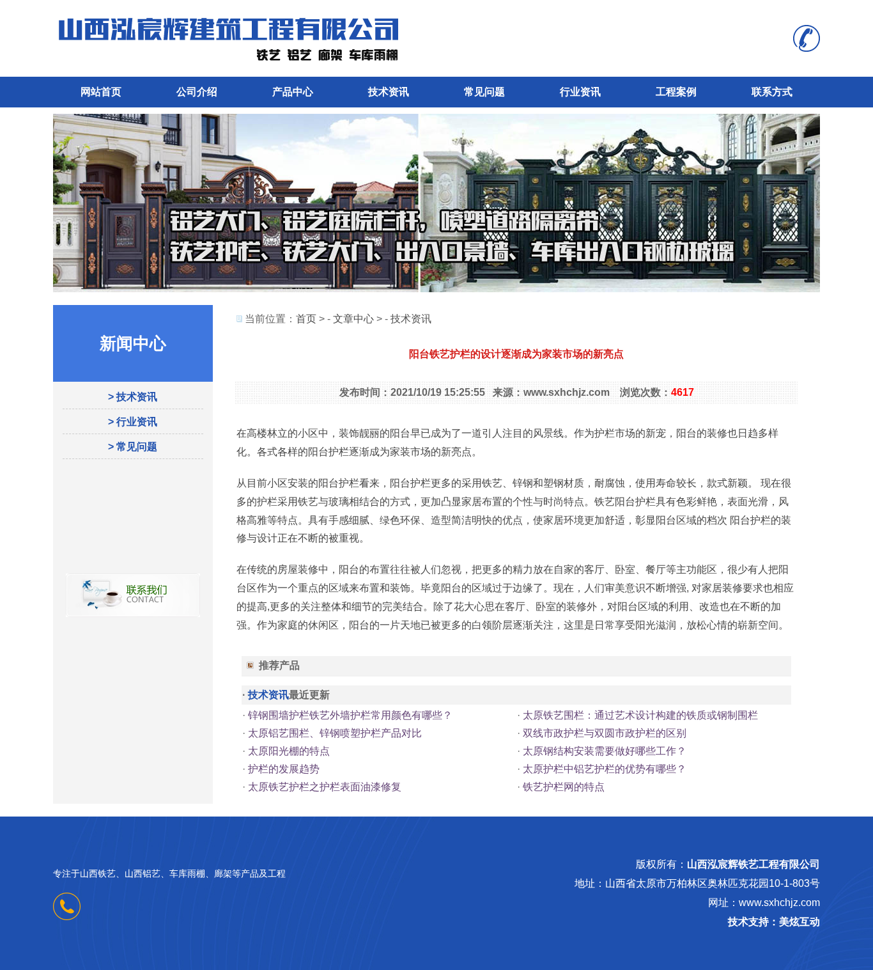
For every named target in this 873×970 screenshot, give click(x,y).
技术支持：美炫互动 (774, 921)
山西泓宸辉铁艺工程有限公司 (753, 864)
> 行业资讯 (132, 421)
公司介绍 (196, 91)
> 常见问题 (132, 446)
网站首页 (101, 91)
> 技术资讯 (132, 396)
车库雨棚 (187, 873)
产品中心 (292, 91)
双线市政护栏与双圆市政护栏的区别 (604, 733)
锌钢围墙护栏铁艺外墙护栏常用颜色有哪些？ (350, 715)
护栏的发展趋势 (284, 768)
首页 (306, 318)
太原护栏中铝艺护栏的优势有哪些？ (604, 768)
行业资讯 (580, 91)
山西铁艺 (98, 873)
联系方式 (772, 91)
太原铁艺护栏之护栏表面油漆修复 (324, 786)
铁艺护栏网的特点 (564, 786)
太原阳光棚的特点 (289, 751)
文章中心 (353, 318)
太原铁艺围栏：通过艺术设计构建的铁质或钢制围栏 (640, 715)
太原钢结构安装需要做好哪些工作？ (604, 751)
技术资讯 (388, 91)
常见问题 (484, 91)
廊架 (223, 873)
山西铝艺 (142, 873)
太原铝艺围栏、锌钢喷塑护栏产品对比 (335, 733)
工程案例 (676, 91)
